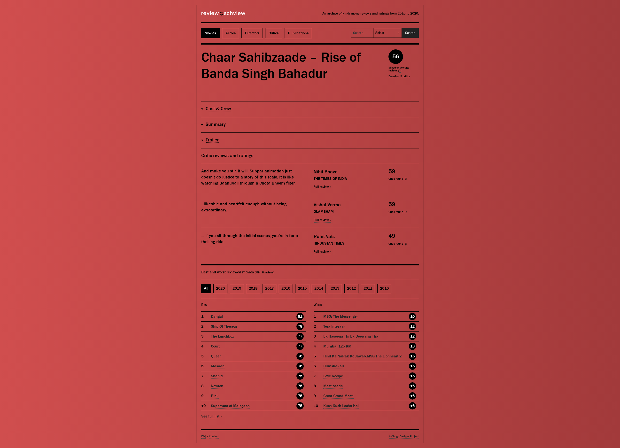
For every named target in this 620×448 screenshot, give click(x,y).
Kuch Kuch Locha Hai (341, 405)
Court (215, 346)
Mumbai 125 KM (337, 346)
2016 (285, 288)
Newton (217, 386)
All (206, 288)
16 (412, 386)
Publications (298, 33)
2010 (384, 288)
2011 (368, 288)
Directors (252, 33)
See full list (210, 416)
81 (300, 316)
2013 (335, 288)
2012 (351, 288)
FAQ (203, 436)
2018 (253, 288)
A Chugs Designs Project (404, 436)
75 (300, 376)
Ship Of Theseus (224, 326)
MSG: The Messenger (340, 316)
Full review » (322, 187)
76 (300, 356)
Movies (210, 33)
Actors (230, 33)
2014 (318, 288)
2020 (220, 288)
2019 (236, 288)
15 (412, 356)
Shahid (217, 376)
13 (412, 346)
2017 (269, 288)
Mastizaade (333, 386)
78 (300, 326)
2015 (302, 288)
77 (300, 336)
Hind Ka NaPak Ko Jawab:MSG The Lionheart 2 (362, 356)
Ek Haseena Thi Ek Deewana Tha (350, 336)
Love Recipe (333, 376)
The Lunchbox (222, 336)
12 (412, 326)
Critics (274, 33)
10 (412, 316)
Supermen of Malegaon (230, 405)
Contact (214, 436)
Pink (215, 396)
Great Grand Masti (338, 396)
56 (395, 56)
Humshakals (333, 366)
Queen (216, 356)
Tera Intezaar (334, 326)
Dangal (217, 316)
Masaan (218, 366)
